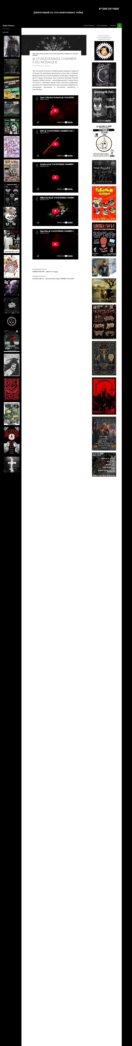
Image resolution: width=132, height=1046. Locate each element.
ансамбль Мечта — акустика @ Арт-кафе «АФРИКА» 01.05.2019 (53, 277)
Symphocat (68, 53)
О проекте (113, 25)
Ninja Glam (39, 53)
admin (48, 66)
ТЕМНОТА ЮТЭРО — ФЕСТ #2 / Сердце (45, 270)
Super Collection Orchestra (54, 53)
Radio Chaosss (8, 26)
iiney (34, 53)
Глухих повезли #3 (89, 25)
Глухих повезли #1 (102, 25)
